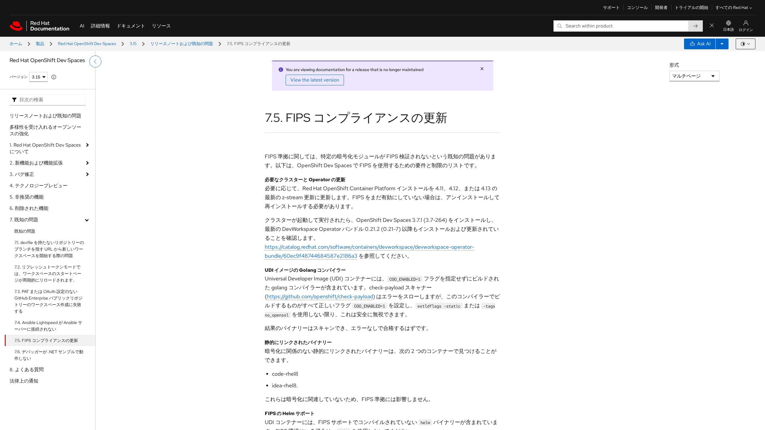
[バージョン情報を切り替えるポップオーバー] (54, 77)
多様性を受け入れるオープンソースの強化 (45, 130)
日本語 (728, 29)
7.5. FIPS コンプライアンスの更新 (46, 340)
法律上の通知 (24, 381)
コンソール (637, 7)
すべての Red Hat (731, 7)
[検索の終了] (712, 26)
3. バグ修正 (22, 174)
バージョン (18, 76)
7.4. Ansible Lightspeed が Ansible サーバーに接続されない (48, 326)
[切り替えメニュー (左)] (95, 61)
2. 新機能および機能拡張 (36, 163)
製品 (40, 43)
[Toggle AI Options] (722, 44)
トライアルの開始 (691, 7)
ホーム (16, 43)
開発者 (661, 7)
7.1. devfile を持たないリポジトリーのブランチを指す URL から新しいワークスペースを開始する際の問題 (49, 249)
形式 (674, 65)
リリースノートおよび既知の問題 (181, 43)
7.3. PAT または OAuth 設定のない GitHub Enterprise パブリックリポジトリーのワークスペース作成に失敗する (48, 301)
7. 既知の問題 (24, 219)
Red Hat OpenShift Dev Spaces (87, 43)
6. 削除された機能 (29, 208)
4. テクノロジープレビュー (39, 185)
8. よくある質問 (27, 369)
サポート (611, 7)
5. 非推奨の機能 (27, 197)
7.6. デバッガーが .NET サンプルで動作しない (48, 355)
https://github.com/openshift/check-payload (320, 296)
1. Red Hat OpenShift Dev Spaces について (45, 148)
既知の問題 (24, 231)
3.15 (133, 43)
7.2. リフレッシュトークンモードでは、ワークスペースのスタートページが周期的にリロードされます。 (47, 273)
